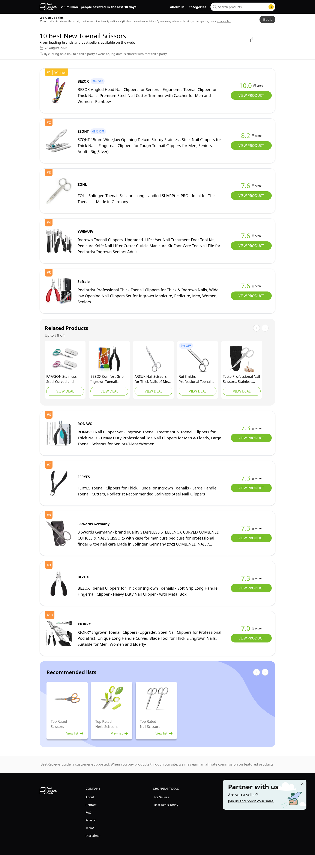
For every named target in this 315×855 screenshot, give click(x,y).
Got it (267, 19)
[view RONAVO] (59, 433)
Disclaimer (93, 836)
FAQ (88, 812)
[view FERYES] (59, 483)
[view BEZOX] (59, 91)
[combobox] (243, 6)
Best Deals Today (166, 805)
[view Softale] (59, 291)
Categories (197, 7)
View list (72, 733)
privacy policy (224, 21)
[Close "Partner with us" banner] (302, 783)
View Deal (65, 391)
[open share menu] (252, 39)
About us (177, 7)
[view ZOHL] (59, 191)
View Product (251, 95)
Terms (90, 828)
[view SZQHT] (59, 141)
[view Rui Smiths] (197, 359)
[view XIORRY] (59, 633)
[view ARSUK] (153, 359)
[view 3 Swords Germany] (59, 533)
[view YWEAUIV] (59, 241)
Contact (91, 805)
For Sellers (161, 797)
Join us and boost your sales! (251, 801)
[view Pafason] (65, 359)
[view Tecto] (242, 359)
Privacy (91, 820)
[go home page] (48, 6)
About (90, 797)
